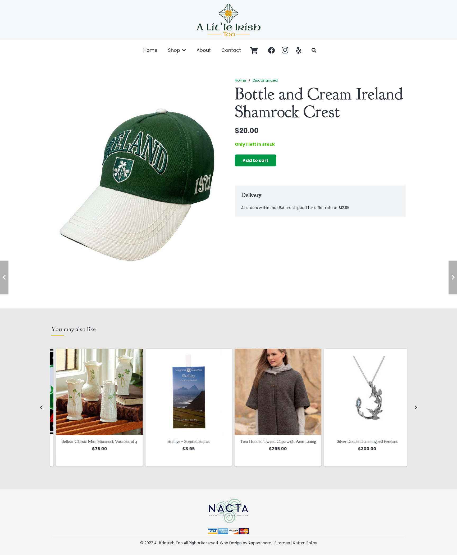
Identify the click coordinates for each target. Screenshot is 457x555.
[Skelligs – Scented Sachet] (184, 392)
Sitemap (282, 542)
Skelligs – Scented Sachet (184, 441)
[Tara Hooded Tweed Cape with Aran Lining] (273, 392)
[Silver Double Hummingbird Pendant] (362, 392)
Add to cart (255, 161)
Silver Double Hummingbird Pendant (362, 441)
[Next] (415, 407)
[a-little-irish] (228, 19)
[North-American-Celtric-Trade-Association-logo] (228, 510)
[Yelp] (299, 50)
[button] (183, 50)
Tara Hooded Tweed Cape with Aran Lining (273, 441)
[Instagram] (285, 50)
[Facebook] (271, 50)
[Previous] (41, 407)
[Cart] (253, 50)
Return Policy (305, 542)
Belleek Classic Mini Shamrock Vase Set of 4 (94, 441)
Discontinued (265, 80)
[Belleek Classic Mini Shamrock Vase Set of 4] (94, 392)
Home (240, 80)
